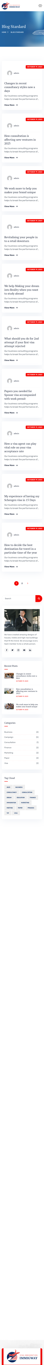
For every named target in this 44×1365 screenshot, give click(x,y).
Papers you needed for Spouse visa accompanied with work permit (20, 395)
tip (8, 813)
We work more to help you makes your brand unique (20, 190)
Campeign (21, 737)
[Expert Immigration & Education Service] (11, 5)
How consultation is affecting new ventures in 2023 (20, 139)
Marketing (21, 753)
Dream (9, 797)
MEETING (10, 808)
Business (21, 732)
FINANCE (33, 797)
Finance (21, 747)
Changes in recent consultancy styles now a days (19, 87)
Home (4, 32)
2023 (8, 787)
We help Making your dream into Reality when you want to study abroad (21, 289)
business (19, 787)
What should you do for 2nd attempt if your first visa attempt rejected (21, 342)
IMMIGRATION (11, 802)
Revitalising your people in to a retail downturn (21, 239)
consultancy (12, 792)
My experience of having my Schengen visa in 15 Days (21, 498)
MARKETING (25, 802)
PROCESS (31, 808)
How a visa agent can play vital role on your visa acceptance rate (20, 447)
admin (16, 73)
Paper (21, 758)
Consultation (21, 742)
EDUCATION (21, 797)
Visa (21, 763)
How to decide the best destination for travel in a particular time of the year (20, 548)
